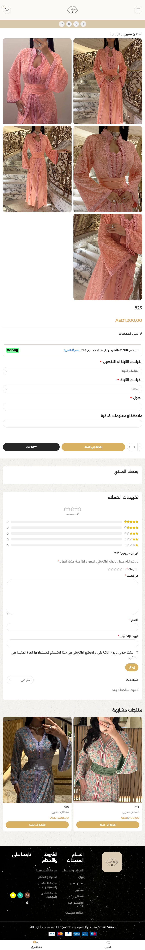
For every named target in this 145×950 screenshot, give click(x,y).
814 (137, 807)
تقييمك (132, 569)
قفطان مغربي (132, 34)
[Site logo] (72, 9)
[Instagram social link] (83, 24)
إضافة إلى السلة (93, 446)
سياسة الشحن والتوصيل (49, 895)
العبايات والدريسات (73, 870)
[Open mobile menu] (138, 10)
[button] (107, 824)
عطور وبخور (77, 883)
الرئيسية (115, 34)
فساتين (79, 890)
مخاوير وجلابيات (74, 912)
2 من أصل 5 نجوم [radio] (118, 569)
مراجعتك (131, 575)
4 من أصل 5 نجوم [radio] (112, 569)
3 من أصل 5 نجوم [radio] (115, 569)
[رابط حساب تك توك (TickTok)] (62, 24)
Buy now (31, 446)
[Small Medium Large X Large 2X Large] (72, 389)
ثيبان (81, 877)
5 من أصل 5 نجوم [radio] (109, 569)
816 (66, 807)
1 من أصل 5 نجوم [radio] (121, 569)
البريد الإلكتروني (128, 636)
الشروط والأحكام (47, 877)
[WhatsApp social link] (76, 24)
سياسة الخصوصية (46, 870)
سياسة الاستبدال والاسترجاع (47, 885)
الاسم (133, 620)
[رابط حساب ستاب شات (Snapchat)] (69, 24)
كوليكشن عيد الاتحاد (76, 904)
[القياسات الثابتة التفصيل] (72, 371)
